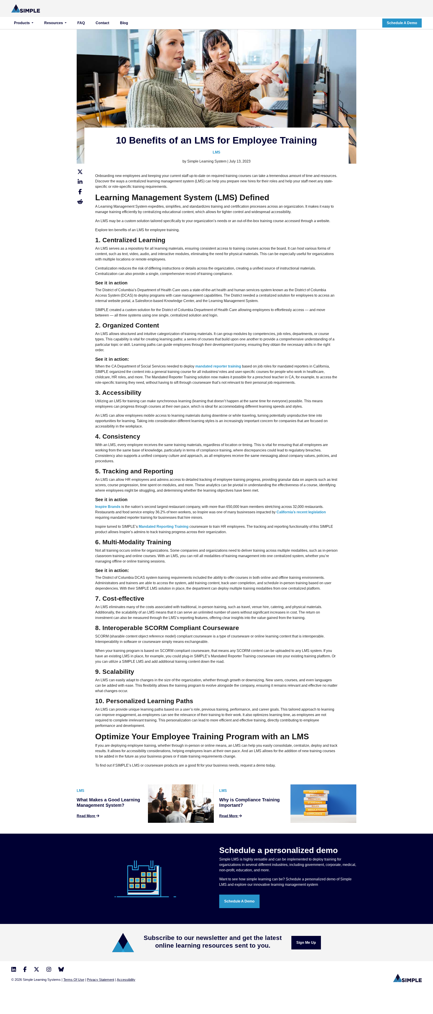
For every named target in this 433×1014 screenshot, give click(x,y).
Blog (124, 23)
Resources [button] (54, 23)
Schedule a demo (402, 23)
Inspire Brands (107, 507)
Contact (102, 23)
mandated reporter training (218, 366)
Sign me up (306, 942)
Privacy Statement (100, 979)
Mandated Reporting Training (164, 526)
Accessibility (126, 979)
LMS (216, 152)
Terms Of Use (73, 979)
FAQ (81, 23)
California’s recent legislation (301, 512)
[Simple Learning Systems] (25, 8)
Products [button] (22, 23)
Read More (86, 816)
